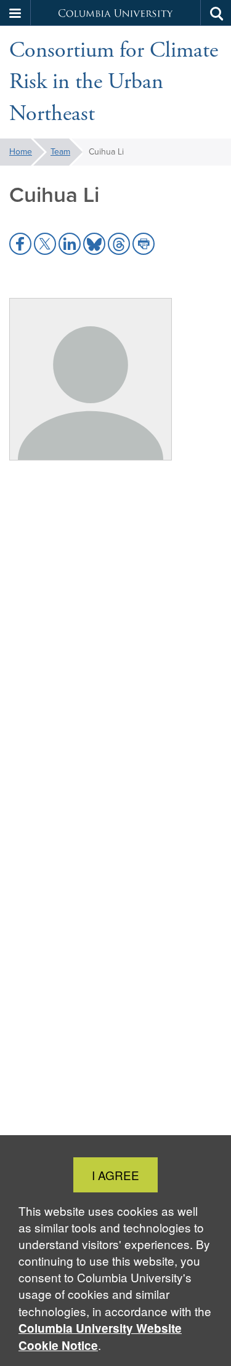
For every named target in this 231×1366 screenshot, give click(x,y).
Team (60, 151)
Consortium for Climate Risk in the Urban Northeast (113, 82)
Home (20, 151)
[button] (15, 13)
